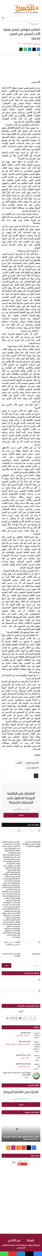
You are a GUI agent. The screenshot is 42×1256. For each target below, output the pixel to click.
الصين (19, 763)
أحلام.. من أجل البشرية (23, 1055)
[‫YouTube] (23, 1147)
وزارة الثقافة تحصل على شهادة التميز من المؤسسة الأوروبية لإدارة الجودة (31, 844)
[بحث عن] (39, 18)
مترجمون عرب (32, 768)
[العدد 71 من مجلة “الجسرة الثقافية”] (11, 946)
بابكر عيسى (24, 1058)
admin (27, 1077)
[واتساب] (25, 49)
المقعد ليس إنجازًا (25, 1041)
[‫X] (34, 49)
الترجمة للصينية (32, 763)
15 (29, 24)
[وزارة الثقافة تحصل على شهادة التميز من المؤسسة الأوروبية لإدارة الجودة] (31, 834)
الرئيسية (35, 24)
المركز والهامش (25, 1033)
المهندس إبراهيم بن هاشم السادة (17, 1044)
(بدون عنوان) (36, 954)
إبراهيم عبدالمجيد (22, 1035)
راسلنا (30, 1240)
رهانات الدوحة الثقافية (23, 1064)
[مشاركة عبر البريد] (21, 49)
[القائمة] (3, 18)
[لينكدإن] (29, 49)
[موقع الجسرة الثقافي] (26, 8)
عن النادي (14, 1240)
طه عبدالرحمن (23, 1066)
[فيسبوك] (38, 49)
